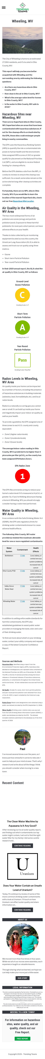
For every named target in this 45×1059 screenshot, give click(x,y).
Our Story (22, 978)
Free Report (22, 1038)
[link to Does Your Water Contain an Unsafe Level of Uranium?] (22, 866)
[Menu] (3, 8)
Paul (22, 749)
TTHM (22, 556)
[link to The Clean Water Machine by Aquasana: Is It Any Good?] (22, 802)
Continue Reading (22, 845)
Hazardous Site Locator (23, 201)
